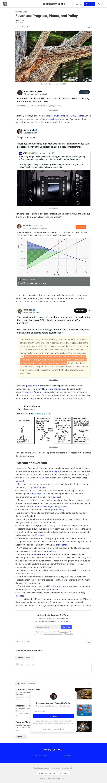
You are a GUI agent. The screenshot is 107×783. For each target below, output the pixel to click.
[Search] (77, 4)
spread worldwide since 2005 (62, 116)
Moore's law (50, 122)
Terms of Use (64, 721)
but (88, 214)
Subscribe (90, 4)
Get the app (64, 773)
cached (55, 110)
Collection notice (67, 768)
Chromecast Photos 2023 (27, 689)
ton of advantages (45, 506)
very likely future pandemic (50, 389)
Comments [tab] (20, 657)
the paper (54, 471)
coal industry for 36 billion (37, 494)
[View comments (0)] (22, 27)
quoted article (32, 386)
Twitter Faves (21, 12)
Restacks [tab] (29, 657)
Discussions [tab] (31, 684)
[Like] (17, 27)
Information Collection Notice (53, 723)
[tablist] (24, 657)
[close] (73, 694)
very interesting (41, 478)
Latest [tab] (23, 684)
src (50, 110)
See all (19, 737)
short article (51, 119)
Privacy (52, 768)
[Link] (12, 462)
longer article (37, 554)
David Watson (19, 20)
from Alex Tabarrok (34, 392)
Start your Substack (48, 773)
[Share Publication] (81, 4)
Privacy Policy (69, 723)
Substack (43, 779)
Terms (58, 768)
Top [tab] (18, 684)
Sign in (100, 4)
